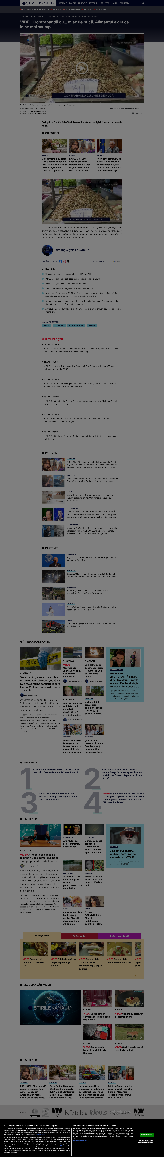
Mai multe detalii (40, 1134)
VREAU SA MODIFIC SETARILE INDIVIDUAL (145, 1141)
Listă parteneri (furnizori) (80, 1140)
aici (61, 1145)
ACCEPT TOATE (146, 1135)
